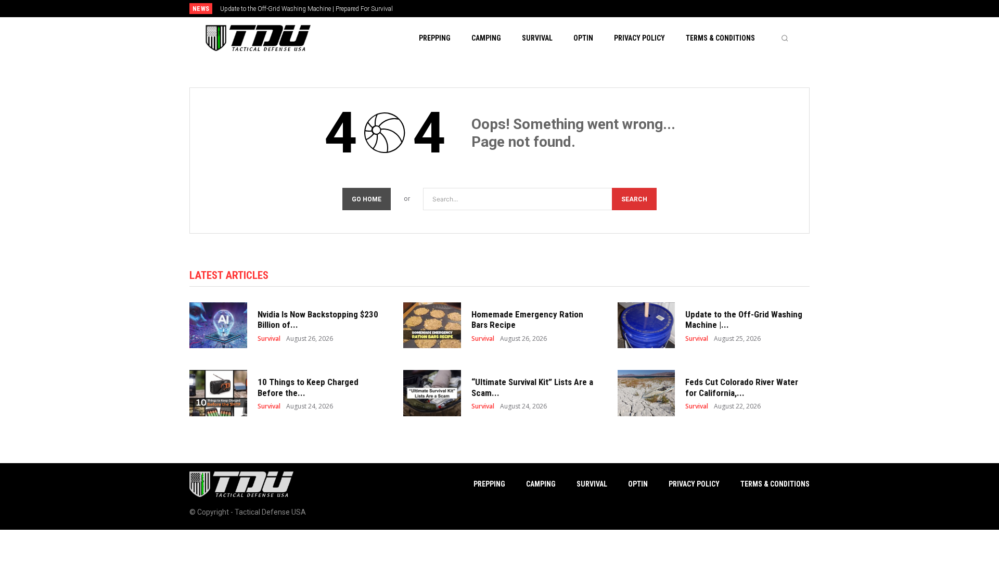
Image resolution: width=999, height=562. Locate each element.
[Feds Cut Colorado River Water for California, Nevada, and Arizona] (646, 393)
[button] (784, 38)
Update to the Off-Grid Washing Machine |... (743, 319)
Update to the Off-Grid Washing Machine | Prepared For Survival (306, 8)
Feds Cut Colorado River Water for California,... (741, 387)
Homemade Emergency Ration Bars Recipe (527, 319)
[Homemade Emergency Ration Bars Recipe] (432, 325)
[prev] (517, 8)
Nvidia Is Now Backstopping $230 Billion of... (318, 319)
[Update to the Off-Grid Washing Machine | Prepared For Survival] (646, 325)
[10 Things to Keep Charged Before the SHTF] (218, 393)
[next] (534, 8)
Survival (269, 339)
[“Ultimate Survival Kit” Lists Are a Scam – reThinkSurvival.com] (432, 393)
